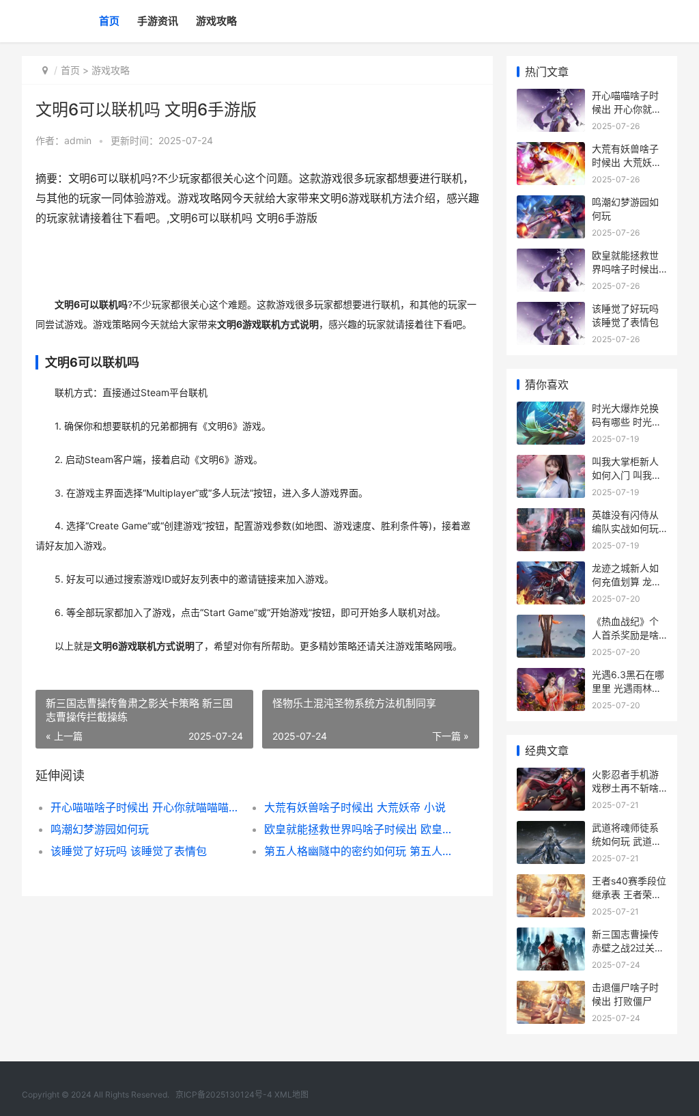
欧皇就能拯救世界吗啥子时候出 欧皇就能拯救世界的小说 (360, 829)
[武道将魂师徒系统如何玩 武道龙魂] (551, 829)
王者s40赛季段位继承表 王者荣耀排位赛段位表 (629, 894)
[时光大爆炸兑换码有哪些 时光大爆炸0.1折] (551, 410)
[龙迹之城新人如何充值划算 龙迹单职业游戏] (551, 570)
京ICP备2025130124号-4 (223, 1094)
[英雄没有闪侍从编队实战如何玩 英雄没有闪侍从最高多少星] (551, 516)
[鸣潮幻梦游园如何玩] (551, 204)
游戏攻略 (216, 20)
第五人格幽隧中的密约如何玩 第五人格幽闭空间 (360, 851)
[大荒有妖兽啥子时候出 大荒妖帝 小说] (551, 150)
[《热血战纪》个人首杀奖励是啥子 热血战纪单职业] (551, 623)
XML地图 (291, 1094)
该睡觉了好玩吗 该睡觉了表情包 (129, 851)
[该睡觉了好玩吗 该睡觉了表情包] (551, 310)
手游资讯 (157, 20)
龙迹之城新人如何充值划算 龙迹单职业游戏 (626, 581)
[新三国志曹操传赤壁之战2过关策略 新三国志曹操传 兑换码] (551, 936)
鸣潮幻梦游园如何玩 (100, 829)
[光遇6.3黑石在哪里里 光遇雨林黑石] (551, 676)
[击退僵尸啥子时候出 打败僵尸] (551, 989)
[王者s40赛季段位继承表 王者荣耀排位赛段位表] (551, 883)
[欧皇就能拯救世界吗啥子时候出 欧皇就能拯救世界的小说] (551, 257)
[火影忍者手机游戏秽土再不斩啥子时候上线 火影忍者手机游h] (551, 776)
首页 (109, 20)
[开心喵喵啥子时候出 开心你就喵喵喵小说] (551, 97)
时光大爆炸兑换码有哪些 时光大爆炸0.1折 (626, 421)
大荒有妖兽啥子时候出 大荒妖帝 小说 (355, 807)
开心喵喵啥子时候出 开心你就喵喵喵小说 (147, 807)
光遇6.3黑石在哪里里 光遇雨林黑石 (628, 688)
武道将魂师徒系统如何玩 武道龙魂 (626, 841)
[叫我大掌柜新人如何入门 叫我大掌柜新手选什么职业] (551, 463)
